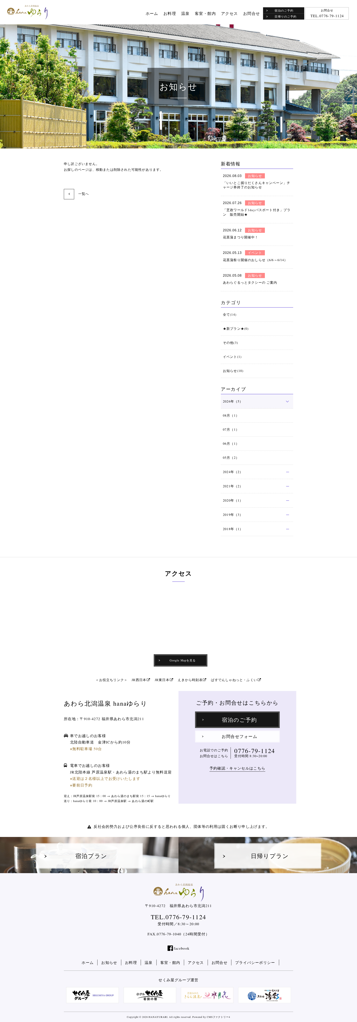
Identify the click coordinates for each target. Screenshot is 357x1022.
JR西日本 (139, 680)
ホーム (152, 13)
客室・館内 (205, 13)
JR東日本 (162, 680)
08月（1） (231, 415)
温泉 (185, 13)
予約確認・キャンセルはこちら (237, 768)
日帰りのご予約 (285, 16)
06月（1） (231, 443)
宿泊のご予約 (284, 10)
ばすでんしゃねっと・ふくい (234, 680)
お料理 (169, 13)
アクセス (229, 13)
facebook (182, 948)
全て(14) (229, 314)
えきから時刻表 (190, 680)
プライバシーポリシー (255, 962)
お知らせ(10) (233, 371)
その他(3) (230, 343)
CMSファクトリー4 (218, 1016)
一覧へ (83, 193)
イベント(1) (232, 357)
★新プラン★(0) (236, 328)
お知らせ (109, 962)
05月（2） (231, 457)
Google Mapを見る (183, 660)
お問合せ (251, 13)
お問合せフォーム (239, 736)
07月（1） (231, 429)
